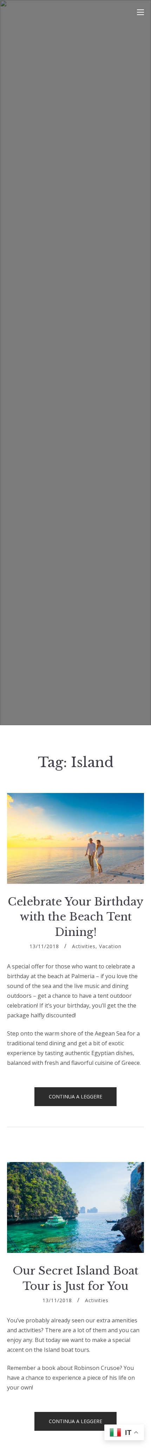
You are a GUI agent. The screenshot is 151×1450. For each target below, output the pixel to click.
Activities (84, 946)
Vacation (110, 946)
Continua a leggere (83, 1099)
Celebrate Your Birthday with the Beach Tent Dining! (76, 917)
